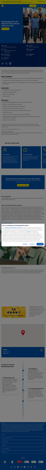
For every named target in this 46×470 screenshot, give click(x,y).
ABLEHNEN (25, 244)
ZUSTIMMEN (40, 244)
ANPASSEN (32, 244)
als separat (29, 231)
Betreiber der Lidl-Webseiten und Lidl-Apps (13, 227)
